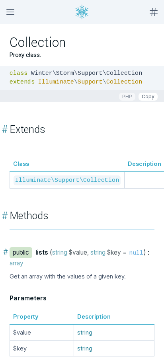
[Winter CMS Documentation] (82, 12)
